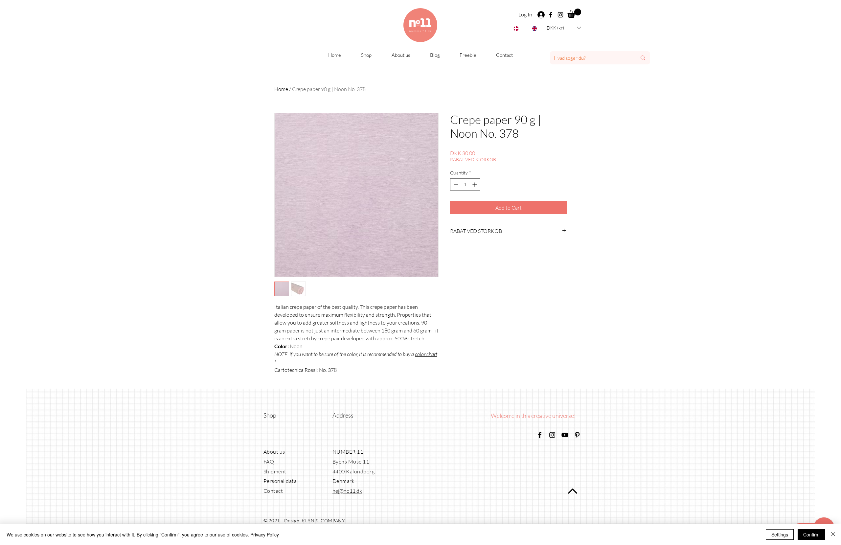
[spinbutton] (465, 184)
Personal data (280, 481)
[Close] (833, 534)
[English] (534, 28)
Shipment (274, 471)
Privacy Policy (264, 534)
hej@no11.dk (347, 491)
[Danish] (516, 28)
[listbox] (563, 27)
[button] (574, 13)
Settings (779, 534)
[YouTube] (565, 435)
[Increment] (475, 184)
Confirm (811, 534)
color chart (426, 354)
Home (281, 89)
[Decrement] (455, 184)
